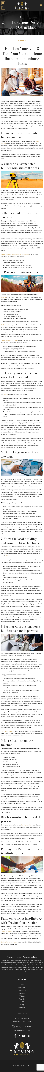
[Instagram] (28, 1036)
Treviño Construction (7, 931)
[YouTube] (24, 1036)
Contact (22, 1007)
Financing (22, 999)
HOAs (8, 556)
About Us (22, 1002)
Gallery (22, 993)
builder (6, 394)
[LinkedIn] (19, 1036)
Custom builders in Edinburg (9, 340)
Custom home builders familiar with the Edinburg (15, 254)
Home (22, 985)
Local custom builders (7, 731)
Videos (22, 996)
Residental (22, 988)
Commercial (22, 990)
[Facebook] (15, 1036)
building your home (27, 825)
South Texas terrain (6, 325)
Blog (22, 1005)
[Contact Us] (3, 3)
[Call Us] (3, 7)
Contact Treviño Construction (9, 942)
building (3, 297)
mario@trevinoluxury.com (22, 1030)
